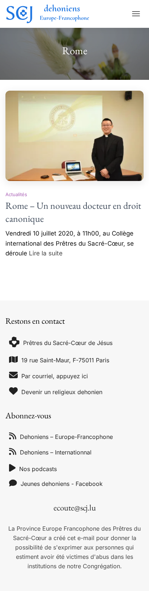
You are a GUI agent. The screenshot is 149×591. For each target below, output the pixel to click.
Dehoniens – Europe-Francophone (66, 436)
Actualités (16, 194)
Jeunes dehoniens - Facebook (62, 483)
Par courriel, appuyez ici (54, 376)
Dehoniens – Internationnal (55, 452)
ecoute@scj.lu (75, 507)
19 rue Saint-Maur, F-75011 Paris (65, 360)
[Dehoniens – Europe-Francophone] (50, 14)
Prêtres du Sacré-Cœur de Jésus (67, 342)
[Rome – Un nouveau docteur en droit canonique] (74, 136)
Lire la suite (46, 253)
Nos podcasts (38, 469)
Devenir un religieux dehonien (61, 392)
